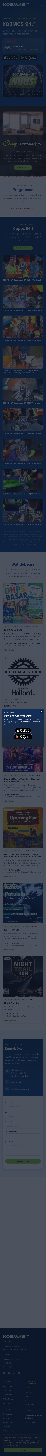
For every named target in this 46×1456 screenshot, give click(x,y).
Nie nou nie (23, 742)
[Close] (41, 711)
